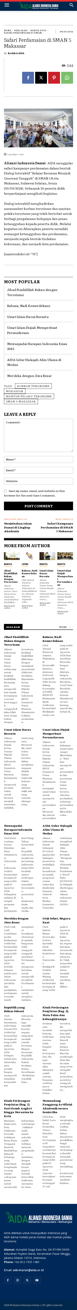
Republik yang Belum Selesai (14, 1009)
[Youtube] (37, 1280)
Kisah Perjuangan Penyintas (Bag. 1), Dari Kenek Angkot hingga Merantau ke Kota (18, 1108)
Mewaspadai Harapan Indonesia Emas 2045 (18, 829)
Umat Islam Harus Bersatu (28, 316)
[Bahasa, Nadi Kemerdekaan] (30, 556)
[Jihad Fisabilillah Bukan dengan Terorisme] (12, 556)
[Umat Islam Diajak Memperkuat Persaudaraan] (65, 556)
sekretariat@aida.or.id (28, 1270)
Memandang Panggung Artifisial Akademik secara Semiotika (57, 1106)
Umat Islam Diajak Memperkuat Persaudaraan (65, 577)
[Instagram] (17, 1280)
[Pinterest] (54, 78)
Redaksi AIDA (16, 53)
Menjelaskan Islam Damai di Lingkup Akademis (18, 527)
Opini (25, 564)
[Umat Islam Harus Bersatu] (47, 556)
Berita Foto (38, 30)
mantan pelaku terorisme (29, 396)
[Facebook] (28, 78)
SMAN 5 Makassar (21, 401)
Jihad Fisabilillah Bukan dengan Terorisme (11, 576)
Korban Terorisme (33, 386)
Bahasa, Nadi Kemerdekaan (28, 305)
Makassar (14, 391)
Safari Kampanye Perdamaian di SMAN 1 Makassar (57, 527)
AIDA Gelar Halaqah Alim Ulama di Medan (57, 829)
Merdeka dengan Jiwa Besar (29, 375)
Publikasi (21, 30)
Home (7, 30)
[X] (41, 78)
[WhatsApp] (67, 78)
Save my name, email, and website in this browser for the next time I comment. (34, 493)
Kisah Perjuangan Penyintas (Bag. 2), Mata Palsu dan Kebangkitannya (55, 1013)
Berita (8, 564)
